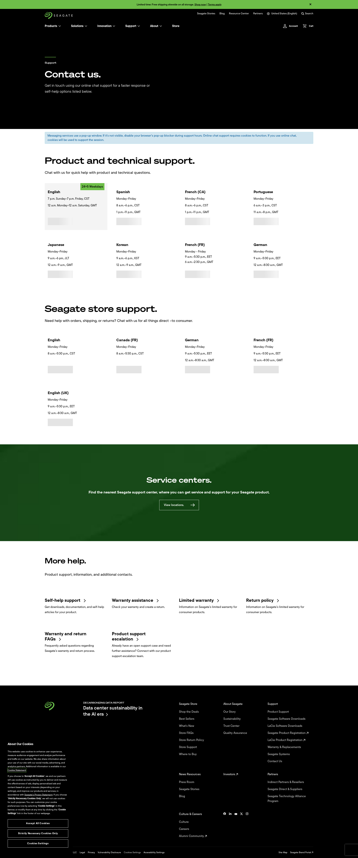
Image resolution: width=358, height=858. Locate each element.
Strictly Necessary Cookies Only (38, 833)
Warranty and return (65, 636)
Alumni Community (192, 836)
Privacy (91, 852)
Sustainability (232, 718)
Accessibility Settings (154, 852)
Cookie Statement (17, 770)
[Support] (138, 26)
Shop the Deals (189, 711)
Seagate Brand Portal (301, 852)
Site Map (283, 852)
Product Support (279, 711)
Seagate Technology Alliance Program (287, 798)
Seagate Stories (206, 13)
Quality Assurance (235, 733)
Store (175, 26)
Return (260, 600)
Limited (197, 600)
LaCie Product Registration (285, 740)
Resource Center (239, 13)
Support (130, 26)
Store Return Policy (192, 740)
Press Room (187, 782)
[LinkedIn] (230, 825)
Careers (184, 829)
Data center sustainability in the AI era (112, 711)
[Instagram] (247, 825)
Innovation (104, 26)
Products (51, 26)
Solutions (77, 26)
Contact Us (275, 761)
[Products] (59, 26)
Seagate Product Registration (287, 733)
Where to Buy (188, 754)
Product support (129, 636)
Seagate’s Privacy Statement (38, 795)
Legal (82, 852)
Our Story (229, 711)
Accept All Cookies (38, 823)
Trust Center (231, 725)
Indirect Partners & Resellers (286, 782)
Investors (229, 774)
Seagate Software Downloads (287, 718)
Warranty (133, 600)
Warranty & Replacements (285, 747)
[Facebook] (224, 825)
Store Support (188, 747)
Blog (222, 13)
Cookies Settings (132, 852)
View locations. (174, 505)
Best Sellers (187, 718)
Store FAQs (186, 733)
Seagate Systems (279, 754)
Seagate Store (188, 704)
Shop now (200, 4)
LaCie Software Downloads (285, 725)
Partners (258, 13)
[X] (241, 825)
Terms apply (215, 4)
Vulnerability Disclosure (109, 852)
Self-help (63, 600)
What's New (187, 725)
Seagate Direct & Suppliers (285, 789)
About (154, 26)
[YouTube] (236, 825)
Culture (184, 821)
